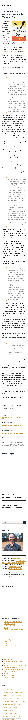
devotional (17, 698)
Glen (5, 442)
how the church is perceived (11, 713)
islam (13, 716)
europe (22, 701)
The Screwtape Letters (17, 445)
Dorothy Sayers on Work (11, 677)
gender (5, 707)
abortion (5, 689)
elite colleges (15, 701)
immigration (6, 716)
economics (6, 701)
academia (12, 689)
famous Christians (8, 704)
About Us (6, 673)
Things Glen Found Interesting (13, 621)
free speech (18, 704)
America (5, 692)
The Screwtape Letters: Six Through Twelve (12, 433)
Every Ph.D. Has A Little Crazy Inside (14, 636)
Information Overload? (10, 634)
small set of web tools (15, 568)
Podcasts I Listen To (9, 623)
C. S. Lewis (11, 444)
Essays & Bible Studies (10, 675)
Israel (18, 716)
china (4, 698)
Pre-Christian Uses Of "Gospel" (13, 659)
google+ (5, 710)
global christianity (14, 707)
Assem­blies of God (17, 558)
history (11, 710)
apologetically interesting (16, 692)
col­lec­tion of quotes (15, 566)
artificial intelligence (9, 695)
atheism (18, 695)
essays (22, 565)
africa (18, 689)
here (3, 579)
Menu (23, 5)
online (23, 51)
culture (10, 698)
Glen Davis (6, 5)
